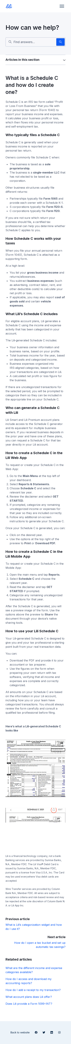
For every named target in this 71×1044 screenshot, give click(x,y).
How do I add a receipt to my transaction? (33, 990)
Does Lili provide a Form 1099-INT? (29, 1003)
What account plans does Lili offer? (29, 997)
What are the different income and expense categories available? (34, 970)
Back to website (20, 1032)
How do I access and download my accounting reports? (29, 981)
